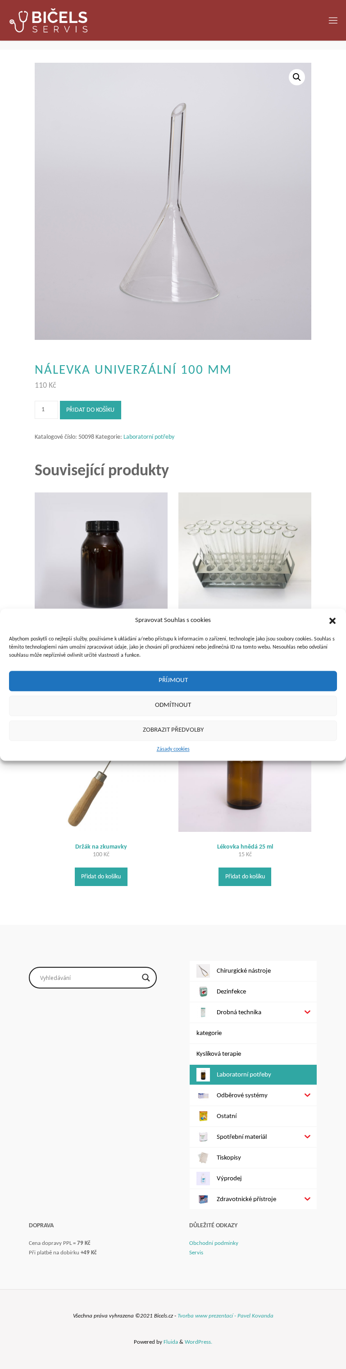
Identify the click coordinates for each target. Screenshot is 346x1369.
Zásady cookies (173, 749)
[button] (332, 620)
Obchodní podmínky (213, 1243)
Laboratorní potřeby (148, 437)
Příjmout (173, 680)
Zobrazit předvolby (173, 730)
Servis (196, 1253)
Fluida (170, 1342)
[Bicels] (48, 20)
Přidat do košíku (90, 410)
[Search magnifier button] (146, 977)
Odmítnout (173, 705)
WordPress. (198, 1342)
